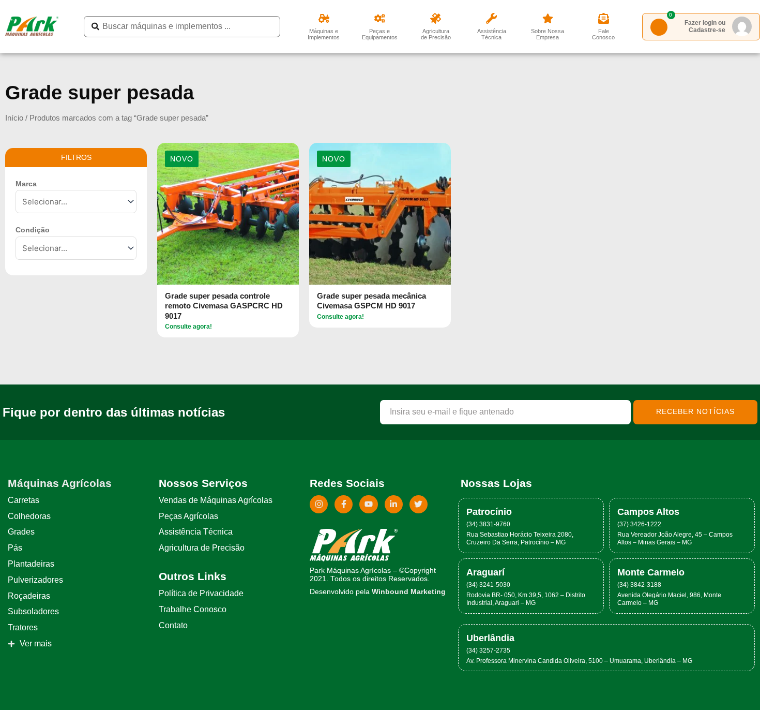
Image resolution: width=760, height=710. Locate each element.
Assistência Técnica (491, 34)
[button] (182, 159)
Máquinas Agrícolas (60, 483)
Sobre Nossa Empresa (547, 34)
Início (14, 117)
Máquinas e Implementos (324, 34)
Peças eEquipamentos (380, 34)
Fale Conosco (603, 34)
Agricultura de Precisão (436, 34)
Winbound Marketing (409, 592)
